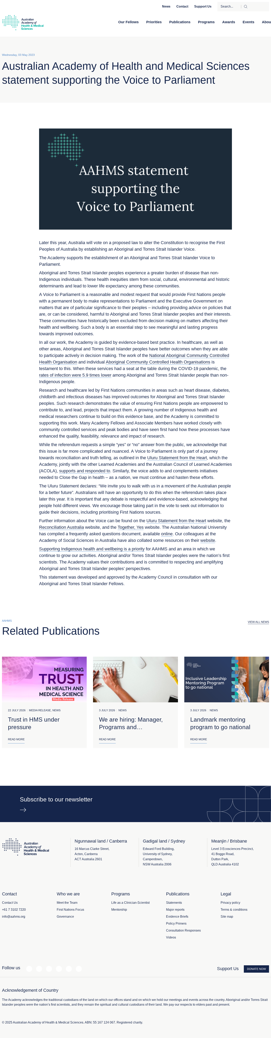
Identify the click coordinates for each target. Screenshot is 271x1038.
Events (248, 22)
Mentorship (119, 909)
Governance (65, 916)
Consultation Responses (183, 930)
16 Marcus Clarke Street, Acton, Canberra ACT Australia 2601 (92, 854)
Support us (202, 6)
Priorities (154, 22)
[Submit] (255, 6)
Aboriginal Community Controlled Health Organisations (158, 362)
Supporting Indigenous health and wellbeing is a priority (92, 548)
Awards (228, 22)
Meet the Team (67, 902)
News (166, 6)
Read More (16, 739)
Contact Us (10, 902)
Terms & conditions (234, 909)
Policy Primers (176, 923)
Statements (174, 902)
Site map (227, 916)
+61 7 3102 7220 (14, 909)
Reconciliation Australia (61, 527)
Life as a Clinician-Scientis (130, 902)
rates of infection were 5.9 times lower (75, 375)
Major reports (175, 909)
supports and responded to (84, 470)
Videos (171, 937)
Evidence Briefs (177, 916)
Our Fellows (128, 22)
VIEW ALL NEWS (258, 621)
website (207, 540)
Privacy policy (230, 902)
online (167, 533)
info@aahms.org (13, 916)
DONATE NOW (256, 968)
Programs (206, 22)
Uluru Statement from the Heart (177, 457)
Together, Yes (131, 527)
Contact (182, 6)
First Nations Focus (70, 909)
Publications (179, 22)
